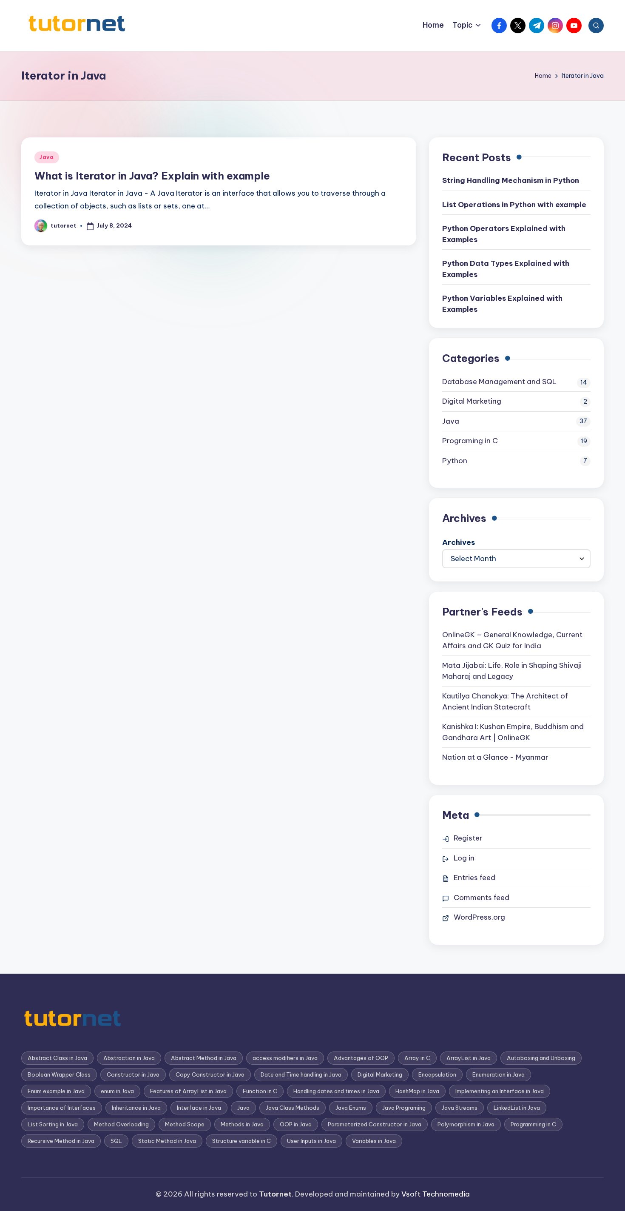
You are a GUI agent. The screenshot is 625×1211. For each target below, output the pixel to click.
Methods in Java (242, 1124)
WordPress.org (479, 917)
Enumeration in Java (498, 1074)
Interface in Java (199, 1107)
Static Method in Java (167, 1140)
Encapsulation (437, 1074)
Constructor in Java (133, 1074)
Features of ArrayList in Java (188, 1091)
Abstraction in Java (129, 1057)
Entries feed (474, 877)
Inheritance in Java (136, 1107)
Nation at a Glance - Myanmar (495, 757)
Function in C (260, 1091)
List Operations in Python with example (514, 204)
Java (47, 157)
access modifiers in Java (285, 1057)
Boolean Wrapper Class (59, 1074)
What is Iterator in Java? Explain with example (152, 175)
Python (454, 460)
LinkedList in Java (517, 1107)
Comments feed (481, 897)
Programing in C (470, 440)
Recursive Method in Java (61, 1140)
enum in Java (117, 1091)
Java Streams (459, 1107)
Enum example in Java (56, 1091)
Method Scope (185, 1124)
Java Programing (404, 1107)
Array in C (417, 1057)
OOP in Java (296, 1124)
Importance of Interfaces (62, 1107)
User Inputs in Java (311, 1140)
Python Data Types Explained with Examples (505, 269)
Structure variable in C (241, 1140)
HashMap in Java (417, 1091)
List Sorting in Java (53, 1124)
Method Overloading (121, 1124)
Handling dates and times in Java (336, 1091)
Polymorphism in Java (466, 1124)
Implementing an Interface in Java (499, 1091)
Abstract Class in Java (57, 1057)
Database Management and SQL (499, 381)
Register (468, 838)
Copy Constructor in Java (210, 1074)
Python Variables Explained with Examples (502, 303)
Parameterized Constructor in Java (374, 1124)
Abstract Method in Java (203, 1057)
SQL (116, 1140)
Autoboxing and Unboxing (541, 1057)
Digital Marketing (471, 401)
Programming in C (533, 1124)
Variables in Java (374, 1140)
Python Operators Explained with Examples (503, 234)
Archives (458, 542)
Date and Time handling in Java (301, 1074)
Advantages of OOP (361, 1057)
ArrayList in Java (468, 1057)
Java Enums (350, 1107)
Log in (464, 858)
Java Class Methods (292, 1107)
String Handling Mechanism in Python (510, 180)
